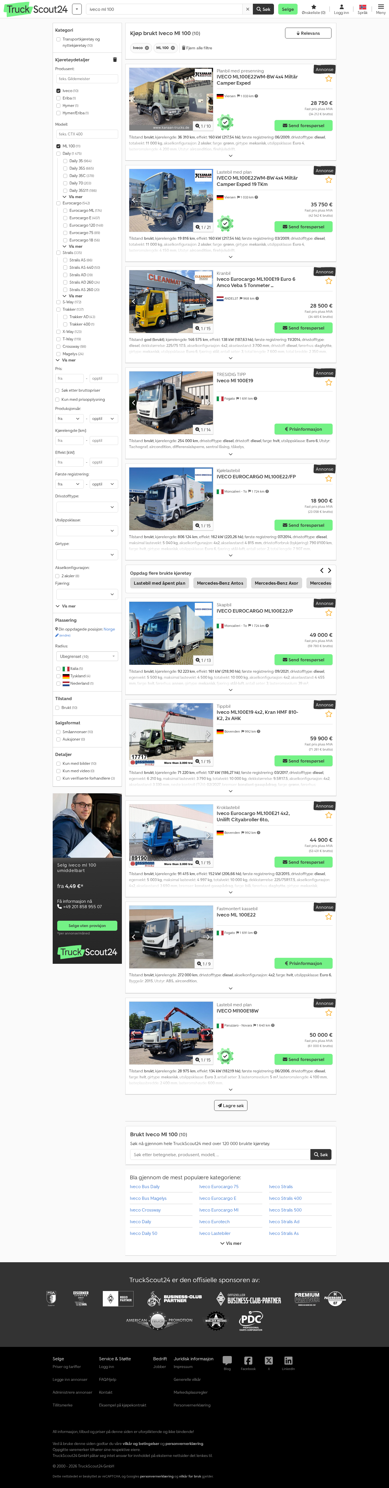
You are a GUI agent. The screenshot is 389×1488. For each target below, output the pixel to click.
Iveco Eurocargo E (217, 1198)
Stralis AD (81, 274)
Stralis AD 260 (84, 282)
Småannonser (78, 731)
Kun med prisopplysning (83, 399)
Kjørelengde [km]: (71, 430)
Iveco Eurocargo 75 (219, 1186)
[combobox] (87, 656)
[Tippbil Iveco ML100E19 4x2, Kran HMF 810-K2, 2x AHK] (171, 734)
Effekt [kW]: (65, 452)
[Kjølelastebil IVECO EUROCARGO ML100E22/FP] (171, 498)
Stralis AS (80, 260)
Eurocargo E (84, 217)
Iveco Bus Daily (144, 1186)
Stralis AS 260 (84, 289)
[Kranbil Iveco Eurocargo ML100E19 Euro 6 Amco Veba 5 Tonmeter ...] (171, 301)
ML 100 (71, 146)
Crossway (74, 346)
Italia (76, 668)
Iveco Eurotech (214, 1221)
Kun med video (78, 770)
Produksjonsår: (68, 408)
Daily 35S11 (83, 190)
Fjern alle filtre (198, 47)
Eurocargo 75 (84, 232)
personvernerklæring (156, 1476)
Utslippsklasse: (68, 520)
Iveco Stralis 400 (285, 1198)
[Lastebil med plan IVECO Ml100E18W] (171, 1033)
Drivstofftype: (67, 496)
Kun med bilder (79, 763)
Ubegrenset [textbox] (74, 656)
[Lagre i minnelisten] (329, 78)
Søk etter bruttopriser (81, 390)
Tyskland (79, 675)
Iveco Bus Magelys (148, 1198)
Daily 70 (80, 183)
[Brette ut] (230, 155)
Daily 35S (81, 168)
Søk (266, 9)
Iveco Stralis (281, 1186)
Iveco (70, 90)
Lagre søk (233, 1105)
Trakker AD (82, 316)
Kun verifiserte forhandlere (89, 778)
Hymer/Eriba (76, 112)
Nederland (81, 683)
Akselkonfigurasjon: (72, 567)
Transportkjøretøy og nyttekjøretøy (81, 42)
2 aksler (70, 575)
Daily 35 (80, 160)
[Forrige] (134, 99)
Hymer (70, 105)
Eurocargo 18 (84, 240)
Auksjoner (74, 739)
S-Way (72, 301)
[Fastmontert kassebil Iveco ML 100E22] (171, 937)
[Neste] (208, 99)
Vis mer (233, 1243)
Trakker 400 (81, 324)
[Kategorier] (77, 9)
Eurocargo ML (85, 210)
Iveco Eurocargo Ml (218, 1210)
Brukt (69, 707)
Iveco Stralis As (284, 1233)
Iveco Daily (140, 1221)
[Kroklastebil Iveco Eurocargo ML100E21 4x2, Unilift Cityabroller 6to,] (171, 835)
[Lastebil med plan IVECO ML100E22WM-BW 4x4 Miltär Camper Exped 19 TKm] (171, 200)
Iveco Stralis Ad (284, 1221)
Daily (72, 153)
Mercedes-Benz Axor (276, 583)
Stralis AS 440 (84, 267)
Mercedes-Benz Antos (220, 583)
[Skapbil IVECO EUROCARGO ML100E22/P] (171, 633)
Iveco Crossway (145, 1210)
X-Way (72, 331)
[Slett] (247, 9)
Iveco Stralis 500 (285, 1210)
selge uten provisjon (87, 925)
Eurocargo (76, 203)
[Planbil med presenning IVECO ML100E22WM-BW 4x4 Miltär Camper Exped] (171, 99)
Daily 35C (81, 175)
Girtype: (62, 543)
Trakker (73, 309)
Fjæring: (62, 583)
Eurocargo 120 (86, 225)
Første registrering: (72, 474)
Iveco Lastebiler (215, 1233)
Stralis (72, 252)
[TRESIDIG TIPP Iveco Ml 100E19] (171, 402)
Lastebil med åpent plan (159, 583)
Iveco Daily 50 (143, 1233)
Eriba (69, 98)
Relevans (310, 33)
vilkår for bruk (190, 1476)
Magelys (73, 353)
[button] (381, 9)
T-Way (72, 338)
